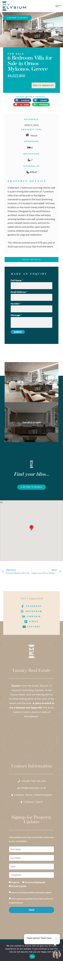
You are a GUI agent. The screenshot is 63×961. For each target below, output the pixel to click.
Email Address (19, 291)
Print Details (31, 259)
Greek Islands (18, 886)
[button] (22, 100)
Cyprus (15, 882)
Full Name (17, 280)
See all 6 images (31, 422)
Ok (32, 956)
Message (16, 315)
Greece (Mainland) (35, 882)
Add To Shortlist (43, 85)
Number (16, 303)
